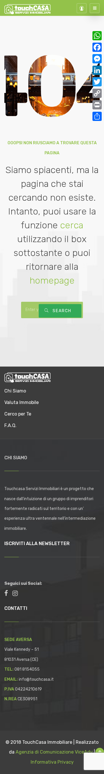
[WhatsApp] (97, 35)
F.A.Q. (10, 425)
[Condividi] (97, 116)
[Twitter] (97, 82)
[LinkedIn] (97, 70)
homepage (52, 280)
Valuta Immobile (21, 402)
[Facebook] (97, 47)
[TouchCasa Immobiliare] (27, 377)
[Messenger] (97, 58)
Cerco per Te (17, 414)
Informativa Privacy (52, 762)
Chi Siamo (15, 391)
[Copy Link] (97, 93)
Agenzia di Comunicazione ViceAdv (54, 752)
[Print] (97, 105)
